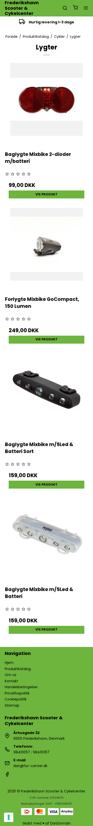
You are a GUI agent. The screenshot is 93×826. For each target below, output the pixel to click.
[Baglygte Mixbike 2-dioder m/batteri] (46, 104)
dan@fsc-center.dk (30, 765)
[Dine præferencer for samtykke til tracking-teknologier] (8, 817)
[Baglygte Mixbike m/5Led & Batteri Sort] (46, 395)
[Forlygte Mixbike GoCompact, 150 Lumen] (46, 249)
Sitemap (12, 705)
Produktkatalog (18, 668)
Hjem (9, 662)
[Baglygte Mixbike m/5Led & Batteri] (46, 540)
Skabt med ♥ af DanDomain (47, 823)
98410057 (21, 752)
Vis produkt (46, 194)
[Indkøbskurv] (75, 8)
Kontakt (11, 681)
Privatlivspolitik (17, 693)
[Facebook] (7, 775)
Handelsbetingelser (21, 687)
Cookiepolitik (16, 699)
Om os (10, 674)
